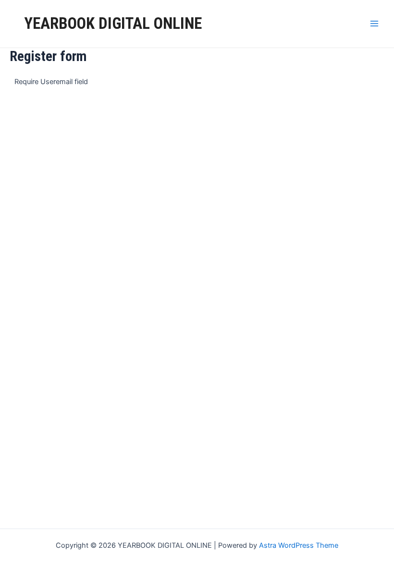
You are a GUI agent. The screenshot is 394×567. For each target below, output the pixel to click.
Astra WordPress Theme (298, 545)
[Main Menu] (374, 23)
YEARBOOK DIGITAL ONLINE (113, 23)
